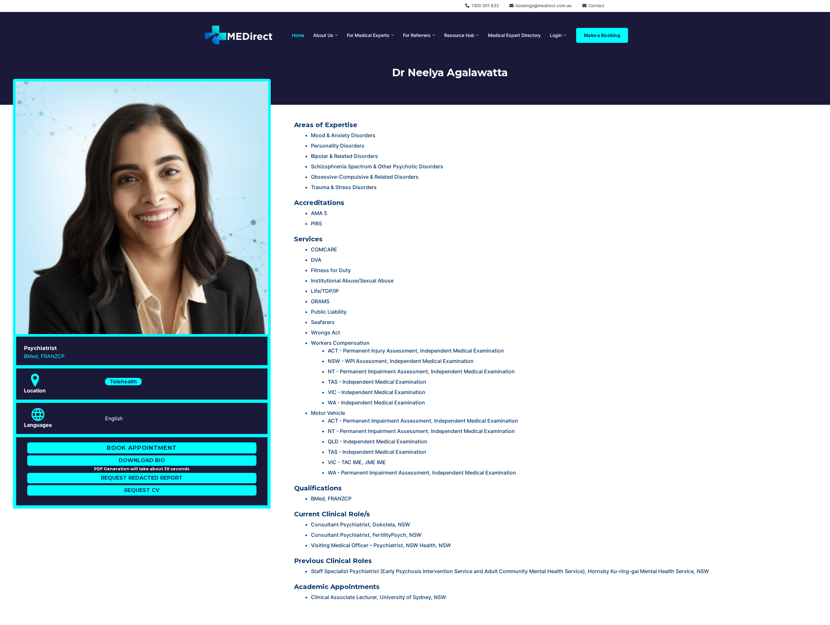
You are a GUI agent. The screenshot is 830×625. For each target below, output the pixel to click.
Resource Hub (459, 35)
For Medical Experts (368, 35)
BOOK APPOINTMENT (142, 447)
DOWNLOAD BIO (142, 460)
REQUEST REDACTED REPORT (142, 478)
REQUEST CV (142, 490)
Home (298, 35)
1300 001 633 (485, 5)
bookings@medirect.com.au (544, 5)
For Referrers (417, 35)
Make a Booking (602, 35)
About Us (323, 35)
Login (556, 35)
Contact (596, 5)
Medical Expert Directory (514, 35)
